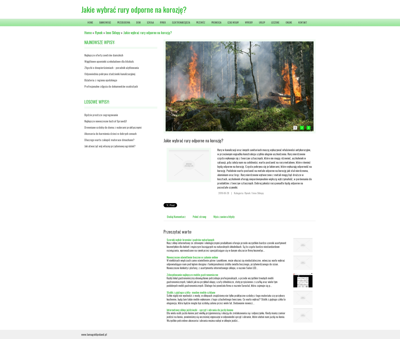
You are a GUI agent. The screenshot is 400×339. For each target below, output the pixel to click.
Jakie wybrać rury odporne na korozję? (147, 32)
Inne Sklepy (113, 32)
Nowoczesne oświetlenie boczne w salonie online (192, 257)
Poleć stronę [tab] (199, 216)
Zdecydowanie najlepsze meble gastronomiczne (192, 274)
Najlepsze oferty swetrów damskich (103, 55)
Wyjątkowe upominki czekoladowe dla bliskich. (109, 61)
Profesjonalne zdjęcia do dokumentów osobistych (111, 86)
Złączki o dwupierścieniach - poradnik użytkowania (111, 67)
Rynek (98, 32)
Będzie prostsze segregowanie (101, 115)
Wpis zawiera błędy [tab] (223, 216)
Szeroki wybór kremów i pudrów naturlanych (190, 239)
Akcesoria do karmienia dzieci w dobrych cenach (110, 133)
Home (88, 32)
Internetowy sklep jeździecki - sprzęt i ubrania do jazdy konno (200, 310)
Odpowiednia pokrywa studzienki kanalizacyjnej (109, 74)
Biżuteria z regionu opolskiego (100, 80)
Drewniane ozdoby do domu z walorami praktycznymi (112, 127)
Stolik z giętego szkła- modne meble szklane (191, 292)
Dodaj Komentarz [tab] (176, 216)
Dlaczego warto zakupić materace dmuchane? (109, 140)
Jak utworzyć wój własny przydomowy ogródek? (109, 146)
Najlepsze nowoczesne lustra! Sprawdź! (105, 121)
